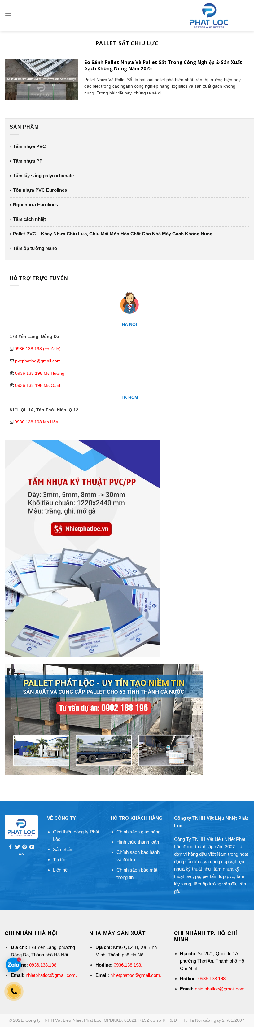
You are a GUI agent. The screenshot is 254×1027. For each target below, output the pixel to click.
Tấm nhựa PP (27, 161)
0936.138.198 (42, 965)
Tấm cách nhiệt (29, 219)
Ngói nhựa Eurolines (35, 204)
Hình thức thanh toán (137, 842)
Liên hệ (60, 869)
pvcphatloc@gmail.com (38, 360)
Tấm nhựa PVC (29, 146)
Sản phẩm (63, 849)
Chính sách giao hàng (138, 831)
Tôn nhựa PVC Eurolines (40, 190)
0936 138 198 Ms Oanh (38, 385)
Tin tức (60, 859)
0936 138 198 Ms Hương (39, 373)
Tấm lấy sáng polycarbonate (43, 175)
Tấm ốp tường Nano (35, 248)
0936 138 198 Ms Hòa (36, 421)
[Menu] (8, 15)
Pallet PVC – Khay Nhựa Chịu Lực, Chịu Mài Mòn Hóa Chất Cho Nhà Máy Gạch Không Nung (112, 233)
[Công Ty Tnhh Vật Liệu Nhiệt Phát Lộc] (209, 15)
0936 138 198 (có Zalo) (38, 348)
